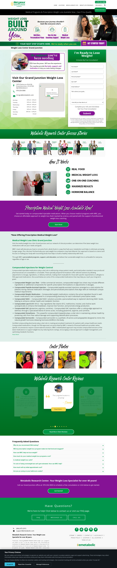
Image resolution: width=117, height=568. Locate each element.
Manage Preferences (42, 564)
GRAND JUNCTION (100, 10)
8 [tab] (67, 372)
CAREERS (79, 535)
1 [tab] (54, 372)
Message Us (56, 518)
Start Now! (58, 225)
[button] (51, 428)
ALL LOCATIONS (96, 538)
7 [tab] (65, 372)
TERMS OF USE (86, 540)
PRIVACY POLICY (75, 538)
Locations (62, 5)
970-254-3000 (20, 91)
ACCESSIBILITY (98, 535)
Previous (14, 361)
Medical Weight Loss (72, 5)
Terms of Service (91, 123)
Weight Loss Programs (86, 5)
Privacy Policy (82, 123)
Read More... (26, 417)
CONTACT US (88, 535)
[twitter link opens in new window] (96, 529)
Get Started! (58, 491)
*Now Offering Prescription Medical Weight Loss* (34, 235)
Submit (87, 113)
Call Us (76, 518)
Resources (99, 5)
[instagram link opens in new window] (91, 529)
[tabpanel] (25, 361)
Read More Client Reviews (58, 432)
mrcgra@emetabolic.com (25, 95)
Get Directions (21, 88)
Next (103, 361)
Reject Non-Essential (24, 564)
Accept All (10, 564)
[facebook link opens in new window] (77, 529)
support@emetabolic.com (25, 531)
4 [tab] (60, 372)
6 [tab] (63, 372)
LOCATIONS (86, 538)
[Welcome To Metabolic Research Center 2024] (34, 183)
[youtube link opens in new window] (81, 529)
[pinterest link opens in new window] (86, 529)
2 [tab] (56, 372)
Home (55, 5)
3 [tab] (58, 372)
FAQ (38, 518)
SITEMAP (71, 535)
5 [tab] (62, 372)
